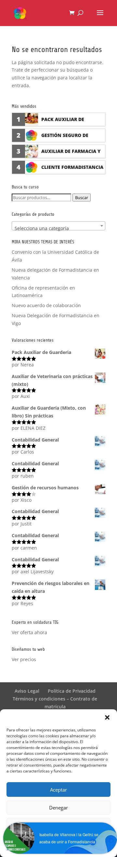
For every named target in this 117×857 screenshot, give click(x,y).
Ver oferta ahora (29, 632)
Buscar (81, 197)
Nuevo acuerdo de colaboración (46, 305)
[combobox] (58, 225)
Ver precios (24, 659)
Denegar (58, 807)
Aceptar (58, 789)
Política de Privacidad (72, 691)
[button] (107, 717)
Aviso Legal (27, 691)
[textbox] (58, 228)
